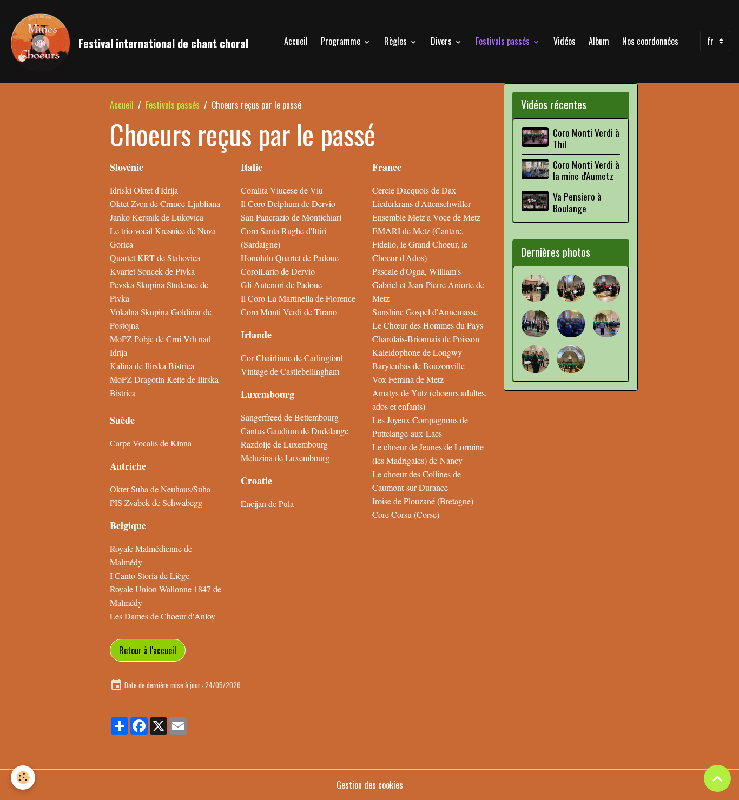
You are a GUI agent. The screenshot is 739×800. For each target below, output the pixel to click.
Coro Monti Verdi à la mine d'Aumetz (586, 170)
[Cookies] (23, 777)
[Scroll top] (717, 778)
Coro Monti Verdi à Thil (586, 138)
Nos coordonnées (650, 41)
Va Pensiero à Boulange (577, 202)
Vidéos (564, 41)
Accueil (296, 41)
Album (599, 41)
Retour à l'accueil (147, 650)
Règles (396, 41)
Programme (341, 41)
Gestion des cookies (369, 784)
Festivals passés (504, 41)
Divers (442, 41)
